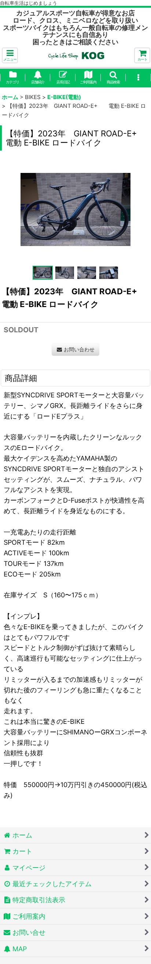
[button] (10, 55)
